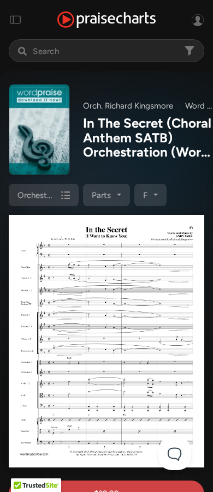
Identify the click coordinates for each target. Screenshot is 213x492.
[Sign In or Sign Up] (197, 19)
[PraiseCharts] (106, 19)
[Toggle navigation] (15, 19)
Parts (101, 195)
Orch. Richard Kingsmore (128, 106)
